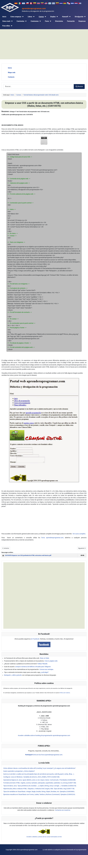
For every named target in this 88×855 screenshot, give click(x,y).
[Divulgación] (84, 16)
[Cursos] (45, 16)
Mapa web (11, 72)
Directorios (59, 21)
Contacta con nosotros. (63, 810)
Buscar (80, 86)
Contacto (11, 77)
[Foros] (50, 21)
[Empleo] (57, 16)
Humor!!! (65, 17)
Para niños (6, 26)
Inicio (4, 17)
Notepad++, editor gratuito (13, 675)
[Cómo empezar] (22, 16)
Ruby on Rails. (44, 658)
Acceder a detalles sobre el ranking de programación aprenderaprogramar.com (44, 735)
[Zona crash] (11, 21)
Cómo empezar (15, 17)
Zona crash (6, 21)
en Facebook (35, 639)
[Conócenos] (40, 21)
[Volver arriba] (84, 851)
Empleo (53, 17)
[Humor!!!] (69, 16)
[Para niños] (11, 26)
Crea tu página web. (51, 661)
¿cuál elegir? (44, 672)
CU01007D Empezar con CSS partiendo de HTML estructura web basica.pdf (28, 555)
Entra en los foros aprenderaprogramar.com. (44, 755)
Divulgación (79, 17)
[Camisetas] (25, 21)
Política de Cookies (65, 692)
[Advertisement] (44, 44)
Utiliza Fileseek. (43, 664)
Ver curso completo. (79, 534)
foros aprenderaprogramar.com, (52, 537)
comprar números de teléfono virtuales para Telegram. (33, 666)
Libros (30, 17)
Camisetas (20, 21)
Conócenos (35, 21)
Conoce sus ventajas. (46, 669)
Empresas (82, 21)
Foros (47, 21)
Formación (71, 21)
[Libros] (33, 16)
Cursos (41, 17)
